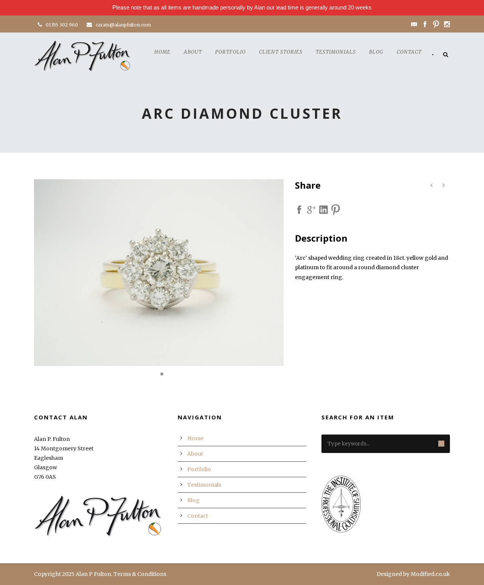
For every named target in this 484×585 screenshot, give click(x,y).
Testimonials (336, 52)
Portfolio (230, 52)
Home (162, 52)
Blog (376, 52)
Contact (409, 52)
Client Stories (280, 52)
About (193, 52)
